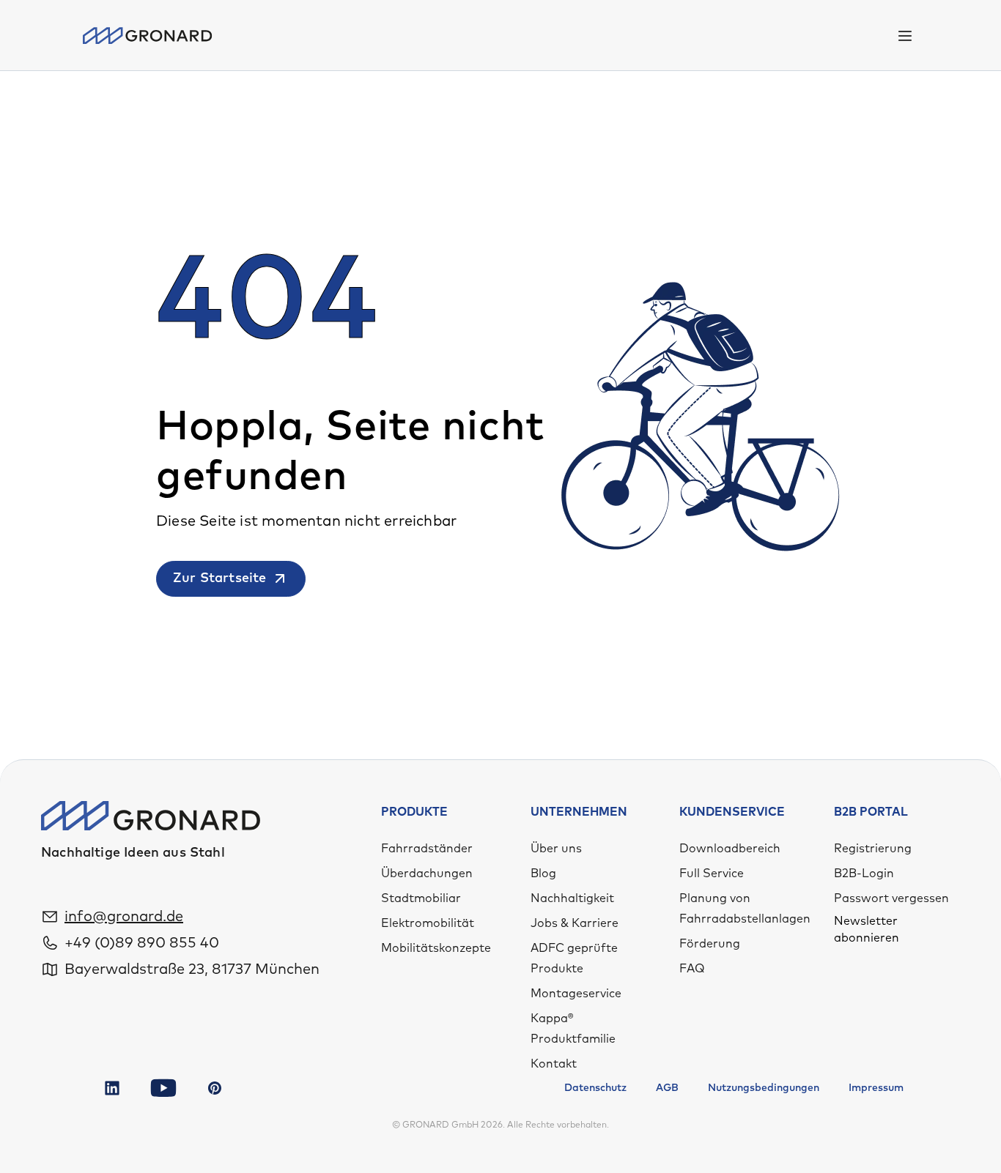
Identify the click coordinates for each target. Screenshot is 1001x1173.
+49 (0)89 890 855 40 (141, 943)
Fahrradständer (427, 848)
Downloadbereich (729, 848)
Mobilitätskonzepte (436, 948)
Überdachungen (427, 873)
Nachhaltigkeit (572, 898)
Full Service (711, 873)
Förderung (709, 944)
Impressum (876, 1088)
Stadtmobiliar (421, 898)
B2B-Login (864, 873)
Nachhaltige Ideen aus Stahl (133, 853)
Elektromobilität (427, 923)
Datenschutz (595, 1088)
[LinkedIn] (112, 1088)
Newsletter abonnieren (866, 929)
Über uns (556, 848)
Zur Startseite (220, 578)
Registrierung (873, 848)
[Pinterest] (214, 1088)
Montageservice (576, 993)
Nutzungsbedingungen (763, 1088)
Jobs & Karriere (574, 923)
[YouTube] (163, 1088)
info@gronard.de (123, 916)
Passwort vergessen (891, 898)
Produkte (414, 812)
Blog (543, 873)
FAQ (692, 969)
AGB (667, 1088)
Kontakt (554, 1064)
